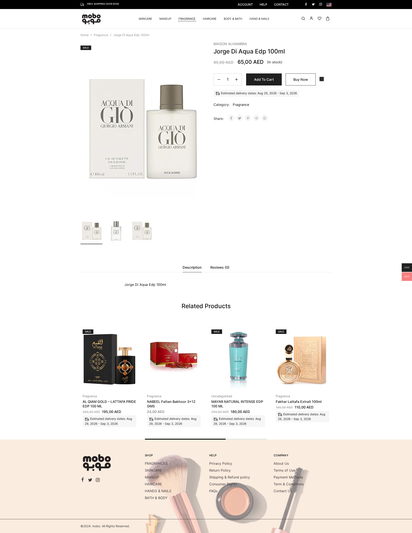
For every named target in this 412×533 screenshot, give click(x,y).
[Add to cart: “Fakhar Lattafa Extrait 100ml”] (291, 383)
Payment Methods (288, 477)
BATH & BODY (156, 498)
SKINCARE (153, 470)
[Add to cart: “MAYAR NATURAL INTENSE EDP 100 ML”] (227, 383)
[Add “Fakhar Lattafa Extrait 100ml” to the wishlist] (313, 383)
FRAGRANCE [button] (187, 18)
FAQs (213, 491)
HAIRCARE (210, 18)
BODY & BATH (233, 18)
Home (84, 35)
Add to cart (264, 79)
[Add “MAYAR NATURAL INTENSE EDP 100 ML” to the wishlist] (249, 383)
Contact (281, 4)
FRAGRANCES (156, 463)
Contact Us (283, 491)
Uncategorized (221, 396)
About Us (281, 463)
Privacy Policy (220, 463)
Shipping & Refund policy (229, 477)
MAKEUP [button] (165, 18)
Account (245, 4)
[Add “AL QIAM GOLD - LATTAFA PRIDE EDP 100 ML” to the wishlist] (120, 383)
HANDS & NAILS (158, 491)
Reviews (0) (219, 267)
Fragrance (101, 35)
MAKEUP (152, 477)
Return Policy (220, 470)
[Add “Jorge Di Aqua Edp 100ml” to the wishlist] (322, 79)
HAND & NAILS (259, 18)
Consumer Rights (223, 484)
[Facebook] (82, 480)
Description (192, 267)
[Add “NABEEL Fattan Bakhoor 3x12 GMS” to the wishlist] (185, 383)
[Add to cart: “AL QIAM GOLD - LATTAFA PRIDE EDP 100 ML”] (98, 383)
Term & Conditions (289, 484)
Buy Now (300, 79)
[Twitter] (90, 480)
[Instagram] (97, 480)
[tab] (192, 267)
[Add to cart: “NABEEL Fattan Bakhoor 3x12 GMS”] (162, 383)
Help (263, 4)
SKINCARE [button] (145, 18)
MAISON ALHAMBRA (230, 44)
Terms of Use (284, 470)
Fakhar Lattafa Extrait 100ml (299, 401)
